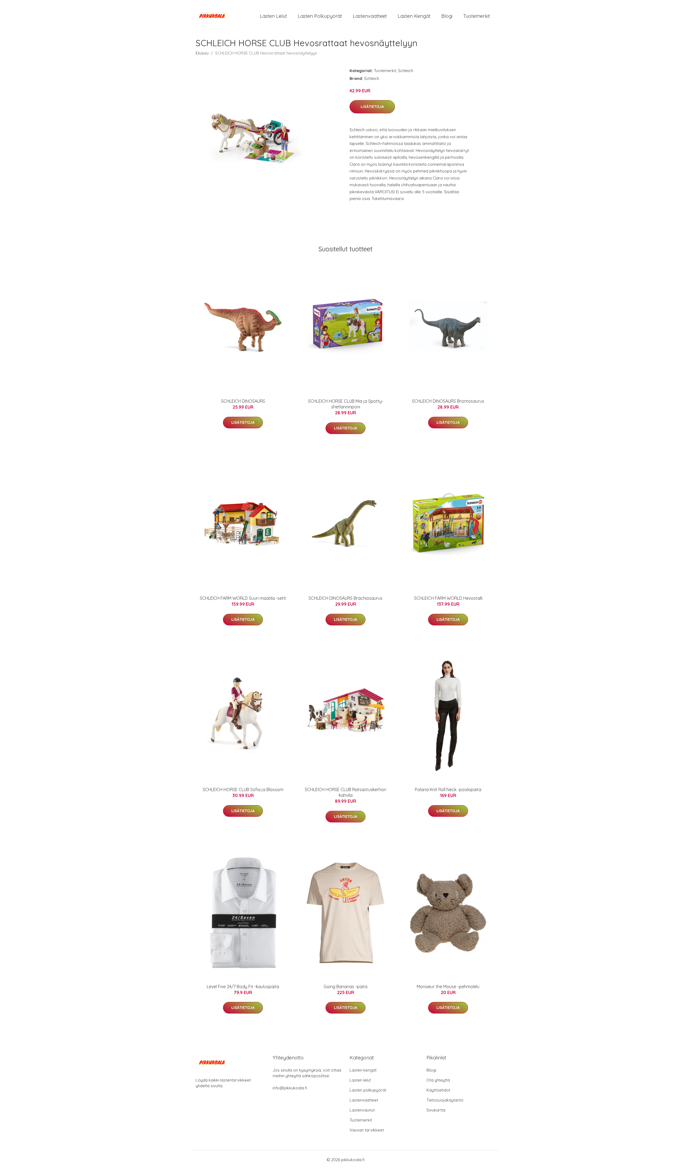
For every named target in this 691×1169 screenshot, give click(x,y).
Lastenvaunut (362, 1110)
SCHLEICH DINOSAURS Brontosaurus (448, 401)
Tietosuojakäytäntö (444, 1100)
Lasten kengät (414, 16)
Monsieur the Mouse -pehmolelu (448, 986)
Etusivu (202, 53)
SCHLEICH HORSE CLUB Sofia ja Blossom (243, 789)
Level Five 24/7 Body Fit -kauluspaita (243, 986)
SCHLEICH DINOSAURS (243, 401)
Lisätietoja (372, 106)
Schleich (405, 70)
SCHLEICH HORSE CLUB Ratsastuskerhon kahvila (345, 792)
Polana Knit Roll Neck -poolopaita (448, 789)
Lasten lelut (273, 16)
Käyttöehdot (438, 1090)
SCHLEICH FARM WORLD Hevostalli (448, 598)
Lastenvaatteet (370, 16)
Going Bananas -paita (345, 986)
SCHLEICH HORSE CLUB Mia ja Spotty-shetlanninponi (345, 403)
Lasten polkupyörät (320, 16)
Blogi (446, 16)
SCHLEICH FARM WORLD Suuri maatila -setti (243, 598)
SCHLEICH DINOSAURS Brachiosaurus (345, 598)
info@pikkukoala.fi (290, 1087)
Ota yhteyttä (438, 1080)
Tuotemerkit (476, 16)
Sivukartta (435, 1110)
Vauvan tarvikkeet (367, 1130)
